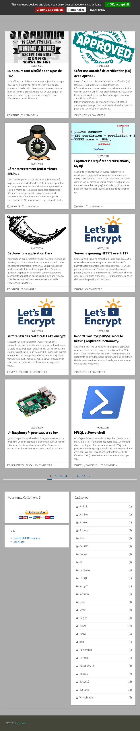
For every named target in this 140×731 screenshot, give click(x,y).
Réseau (29, 465)
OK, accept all (119, 4)
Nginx (80, 289)
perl (105, 642)
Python (15, 289)
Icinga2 (105, 586)
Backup (105, 530)
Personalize (76, 9)
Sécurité (82, 115)
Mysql (80, 206)
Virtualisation (105, 697)
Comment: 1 (30, 289)
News (105, 626)
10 (83, 476)
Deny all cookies (51, 9)
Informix (105, 594)
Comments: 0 (31, 115)
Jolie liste (19, 542)
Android (105, 506)
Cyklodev (21, 723)
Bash (105, 538)
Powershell (92, 465)
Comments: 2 (45, 465)
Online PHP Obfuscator (27, 538)
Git (105, 562)
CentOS (105, 546)
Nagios (105, 618)
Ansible (105, 514)
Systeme (15, 115)
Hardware (105, 570)
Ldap (105, 602)
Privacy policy (96, 9)
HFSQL (80, 465)
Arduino (105, 522)
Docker (105, 554)
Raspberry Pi (17, 465)
